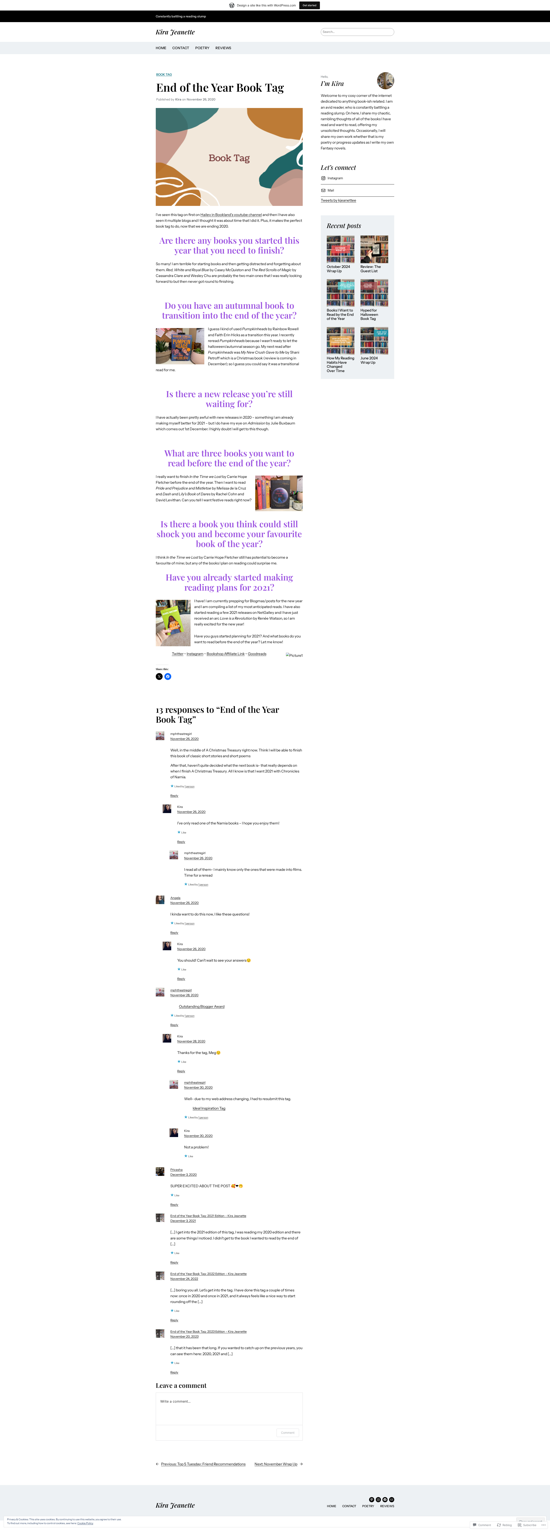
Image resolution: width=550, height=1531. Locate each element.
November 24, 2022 (184, 1279)
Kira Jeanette (175, 31)
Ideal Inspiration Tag (209, 1108)
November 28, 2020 (184, 995)
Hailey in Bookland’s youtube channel (231, 215)
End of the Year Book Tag (220, 87)
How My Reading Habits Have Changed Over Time (340, 364)
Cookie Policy (85, 1523)
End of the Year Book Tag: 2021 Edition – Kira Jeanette (208, 1216)
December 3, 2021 (183, 1221)
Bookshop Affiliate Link (226, 654)
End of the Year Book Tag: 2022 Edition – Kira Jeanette (208, 1274)
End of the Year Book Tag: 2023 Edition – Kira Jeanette (208, 1331)
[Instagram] (378, 1499)
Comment (288, 1432)
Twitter (177, 654)
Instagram (195, 654)
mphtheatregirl (181, 990)
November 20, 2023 (184, 1336)
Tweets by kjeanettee (338, 200)
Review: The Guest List (371, 269)
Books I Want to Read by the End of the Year (340, 314)
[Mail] (391, 1499)
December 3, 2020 (183, 1175)
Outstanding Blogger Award (202, 1006)
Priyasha (176, 1170)
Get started (309, 5)
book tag (164, 74)
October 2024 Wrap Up (338, 269)
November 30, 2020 (198, 1087)
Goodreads (257, 654)
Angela (175, 898)
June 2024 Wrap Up (369, 360)
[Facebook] (385, 1499)
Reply (174, 796)
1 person (189, 786)
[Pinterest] (371, 1499)
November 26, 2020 (184, 739)
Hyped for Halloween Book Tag (369, 314)
